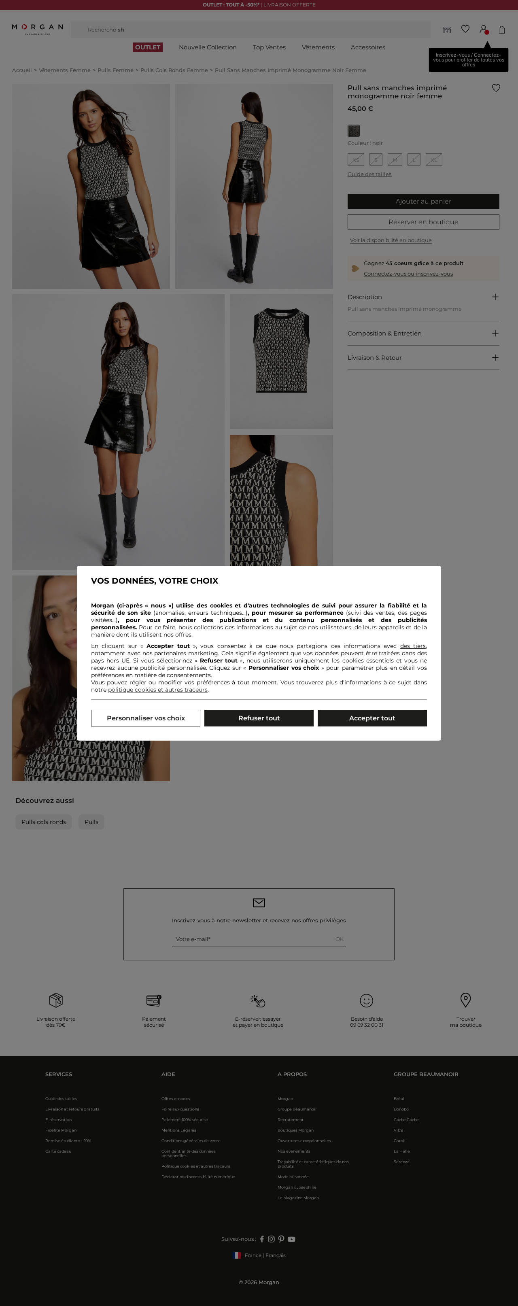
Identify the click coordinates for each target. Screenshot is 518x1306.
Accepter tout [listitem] (372, 718)
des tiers (413, 646)
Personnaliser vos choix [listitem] (146, 718)
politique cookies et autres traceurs (158, 689)
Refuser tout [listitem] (259, 718)
